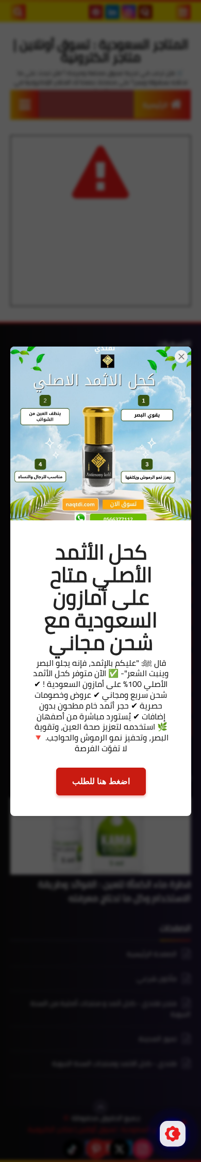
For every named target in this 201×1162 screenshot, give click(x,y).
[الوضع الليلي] (173, 1134)
